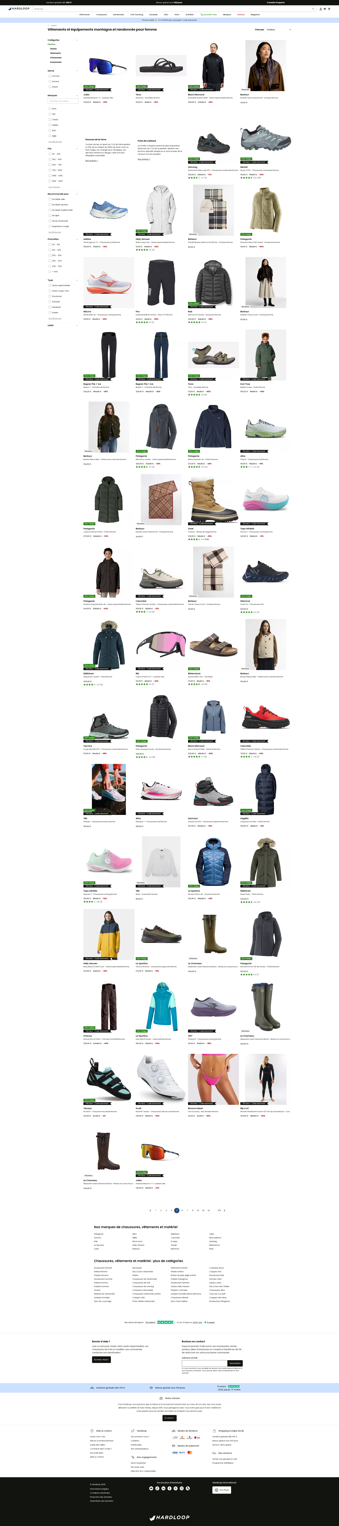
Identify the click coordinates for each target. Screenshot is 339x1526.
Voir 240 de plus (55, 142)
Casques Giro (215, 1272)
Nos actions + (91, 161)
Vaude (174, 1245)
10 (198, 1210)
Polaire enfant (177, 1272)
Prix (50, 149)
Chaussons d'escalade (142, 1290)
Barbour (136, 1249)
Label (50, 325)
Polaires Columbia (179, 1290)
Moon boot (137, 1241)
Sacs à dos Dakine (179, 1301)
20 (203, 1210)
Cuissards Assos (216, 1268)
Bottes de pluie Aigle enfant (183, 1275)
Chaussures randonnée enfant (146, 1294)
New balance (215, 1238)
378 (219, 1210)
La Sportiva (99, 1245)
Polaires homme (101, 1286)
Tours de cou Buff (217, 1294)
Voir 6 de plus (54, 187)
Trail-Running (136, 15)
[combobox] (64, 101)
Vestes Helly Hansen (180, 1286)
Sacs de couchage (102, 1301)
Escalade (153, 15)
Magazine (255, 15)
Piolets (135, 1275)
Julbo (211, 1234)
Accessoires (56, 62)
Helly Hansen (138, 1245)
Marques (227, 15)
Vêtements (84, 15)
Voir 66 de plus (54, 232)
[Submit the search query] (313, 9)
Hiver (177, 15)
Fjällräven (175, 1234)
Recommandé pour (58, 194)
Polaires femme (101, 1275)
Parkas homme (101, 1283)
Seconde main (210, 15)
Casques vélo (138, 1298)
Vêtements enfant (179, 1268)
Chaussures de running (143, 1286)
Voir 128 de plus (54, 318)
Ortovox (97, 1238)
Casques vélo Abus (218, 1298)
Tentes (97, 1290)
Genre (51, 71)
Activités (190, 15)
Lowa (96, 1249)
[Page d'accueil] (49, 25)
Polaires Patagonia (179, 1279)
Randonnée (118, 15)
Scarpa (174, 1241)
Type (50, 280)
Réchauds (137, 1268)
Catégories (53, 40)
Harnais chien (215, 1279)
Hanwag (213, 1241)
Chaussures (101, 15)
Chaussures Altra (217, 1290)
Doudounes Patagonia (219, 1301)
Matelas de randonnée (104, 1294)
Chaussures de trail (141, 1283)
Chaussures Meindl (179, 1298)
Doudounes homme (103, 1279)
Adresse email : (190, 1358)
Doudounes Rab (216, 1275)
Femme (51, 44)
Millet (134, 1238)
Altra (134, 1234)
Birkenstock (214, 1245)
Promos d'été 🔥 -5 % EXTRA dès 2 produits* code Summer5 (169, 20)
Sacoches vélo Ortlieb (219, 1286)
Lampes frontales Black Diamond (186, 1294)
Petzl (211, 1249)
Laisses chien (215, 1283)
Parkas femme (100, 1272)
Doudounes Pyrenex (180, 1283)
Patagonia (98, 1234)
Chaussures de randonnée (144, 1279)
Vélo (166, 15)
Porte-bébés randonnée (143, 1301)
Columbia (175, 1238)
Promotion (53, 239)
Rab (96, 1241)
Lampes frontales (102, 1298)
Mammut (175, 1249)
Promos (240, 15)
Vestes (53, 49)
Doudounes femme (103, 1268)
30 (209, 1210)
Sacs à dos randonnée (142, 1272)
